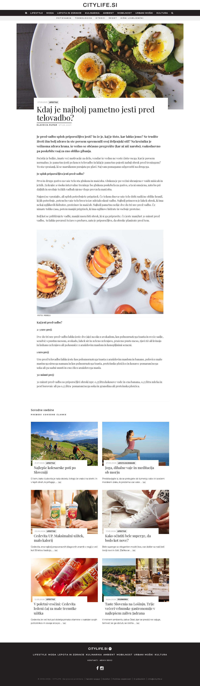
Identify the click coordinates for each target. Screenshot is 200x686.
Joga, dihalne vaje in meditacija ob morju (129, 469)
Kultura (162, 13)
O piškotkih (139, 679)
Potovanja (64, 18)
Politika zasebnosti (122, 679)
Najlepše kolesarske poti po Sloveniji (55, 469)
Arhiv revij (106, 660)
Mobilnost (124, 13)
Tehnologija (83, 18)
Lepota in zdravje (69, 13)
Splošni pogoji (93, 679)
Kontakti (93, 660)
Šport (113, 18)
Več (59, 482)
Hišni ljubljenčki (132, 18)
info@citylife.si (155, 679)
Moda (50, 13)
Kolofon (106, 679)
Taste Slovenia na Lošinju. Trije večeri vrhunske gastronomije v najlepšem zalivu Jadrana (130, 608)
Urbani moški (144, 13)
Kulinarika (92, 13)
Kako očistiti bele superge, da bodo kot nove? (128, 538)
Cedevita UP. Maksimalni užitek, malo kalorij (59, 538)
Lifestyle (36, 13)
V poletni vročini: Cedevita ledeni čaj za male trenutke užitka (55, 608)
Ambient (108, 13)
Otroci (100, 18)
